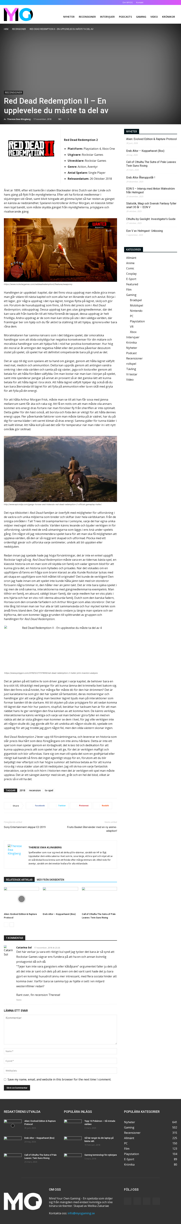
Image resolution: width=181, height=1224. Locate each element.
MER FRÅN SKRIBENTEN (50, 879)
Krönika (131, 342)
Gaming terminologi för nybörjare (100, 1155)
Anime (130, 263)
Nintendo (136, 311)
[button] (151, 2)
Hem (6, 29)
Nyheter (69, 16)
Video (154, 16)
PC (131, 316)
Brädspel (136, 300)
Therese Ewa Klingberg (19, 119)
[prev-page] (6, 924)
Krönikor (168, 16)
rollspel (131, 364)
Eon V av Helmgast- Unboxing (144, 231)
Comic (130, 268)
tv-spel (49, 790)
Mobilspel (136, 305)
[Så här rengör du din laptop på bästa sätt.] (73, 1142)
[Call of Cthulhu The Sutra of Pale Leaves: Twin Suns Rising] (99, 899)
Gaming (141, 16)
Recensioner (87, 16)
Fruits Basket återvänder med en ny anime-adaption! (92, 829)
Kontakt (139, 2)
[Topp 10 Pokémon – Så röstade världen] (73, 1125)
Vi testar (131, 374)
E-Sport (131, 279)
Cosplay (131, 274)
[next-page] (12, 924)
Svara (18, 999)
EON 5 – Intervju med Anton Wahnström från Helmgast (150, 190)
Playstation (137, 321)
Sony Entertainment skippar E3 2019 (25, 827)
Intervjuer (107, 16)
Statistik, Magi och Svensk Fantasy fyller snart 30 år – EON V (151, 205)
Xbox (133, 332)
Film (129, 289)
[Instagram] (162, 2)
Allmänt (131, 258)
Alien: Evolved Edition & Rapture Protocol (151, 139)
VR (131, 327)
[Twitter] (168, 2)
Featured (132, 284)
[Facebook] (157, 2)
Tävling (131, 369)
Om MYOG (127, 2)
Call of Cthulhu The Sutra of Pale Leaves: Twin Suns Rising (151, 163)
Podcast (131, 353)
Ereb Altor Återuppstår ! (140, 177)
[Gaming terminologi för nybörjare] (73, 1159)
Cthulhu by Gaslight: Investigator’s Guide (151, 219)
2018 (22, 790)
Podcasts (125, 16)
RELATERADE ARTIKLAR (19, 879)
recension (35, 790)
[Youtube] (174, 2)
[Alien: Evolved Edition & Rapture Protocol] (21, 899)
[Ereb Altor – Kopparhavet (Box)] (60, 899)
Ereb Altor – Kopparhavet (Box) (59, 914)
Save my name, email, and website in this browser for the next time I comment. (59, 1079)
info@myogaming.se (81, 1213)
